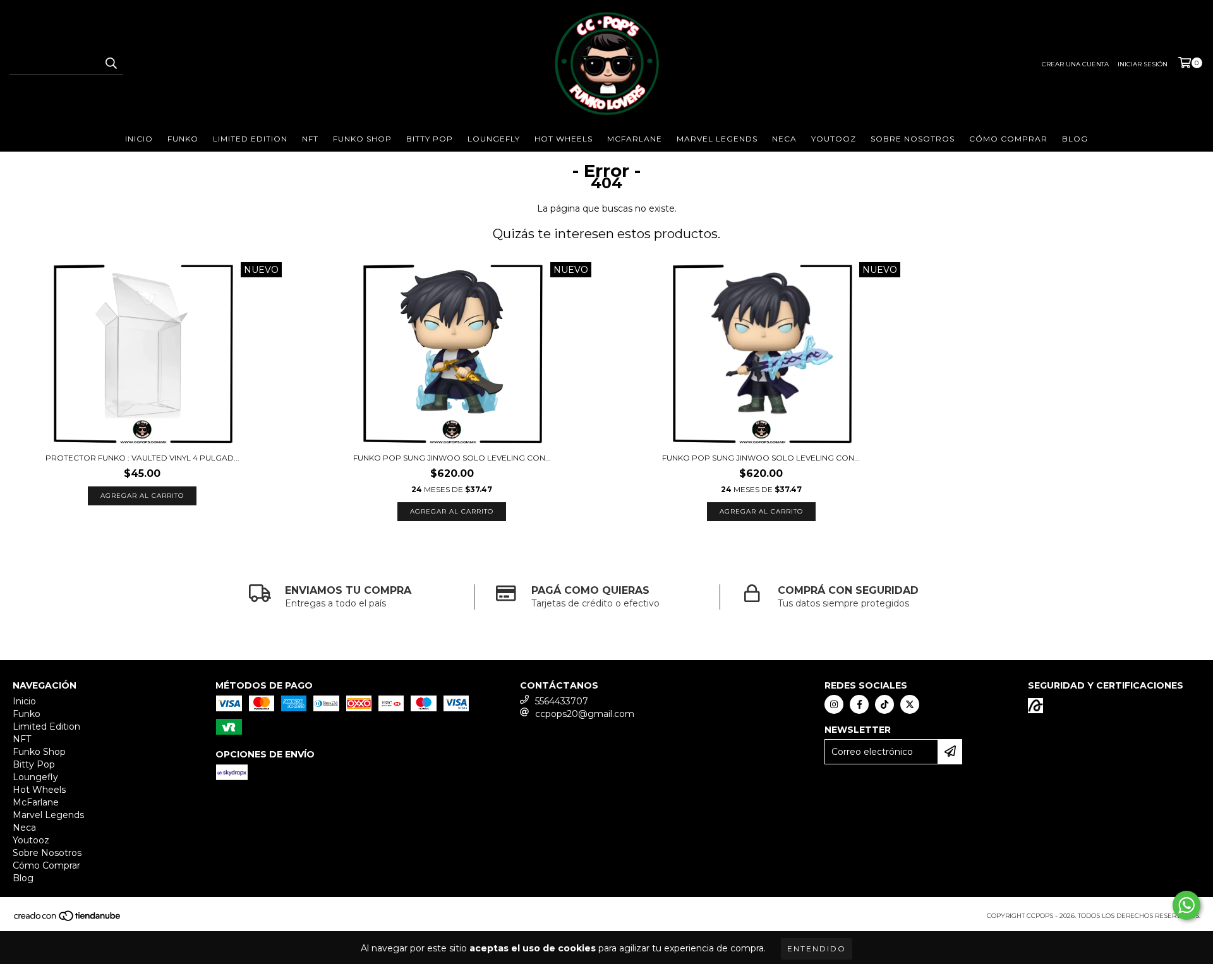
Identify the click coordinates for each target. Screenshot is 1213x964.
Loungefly (494, 138)
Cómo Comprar (1008, 138)
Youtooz (833, 138)
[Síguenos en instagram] (833, 704)
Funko (182, 138)
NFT (310, 138)
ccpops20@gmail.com (584, 714)
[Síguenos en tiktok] (884, 704)
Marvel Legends (717, 138)
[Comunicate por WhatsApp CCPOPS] (1186, 905)
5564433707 (561, 701)
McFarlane (634, 138)
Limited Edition (250, 138)
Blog (1075, 138)
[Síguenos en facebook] (859, 704)
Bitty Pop (429, 138)
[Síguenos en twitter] (909, 704)
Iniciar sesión (1143, 64)
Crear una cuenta (1075, 64)
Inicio (139, 138)
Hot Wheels (563, 138)
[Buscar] (110, 63)
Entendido (816, 948)
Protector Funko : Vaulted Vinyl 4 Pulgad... (142, 457)
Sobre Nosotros (913, 138)
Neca (784, 138)
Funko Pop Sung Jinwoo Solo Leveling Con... (452, 457)
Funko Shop (362, 138)
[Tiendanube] (68, 919)
